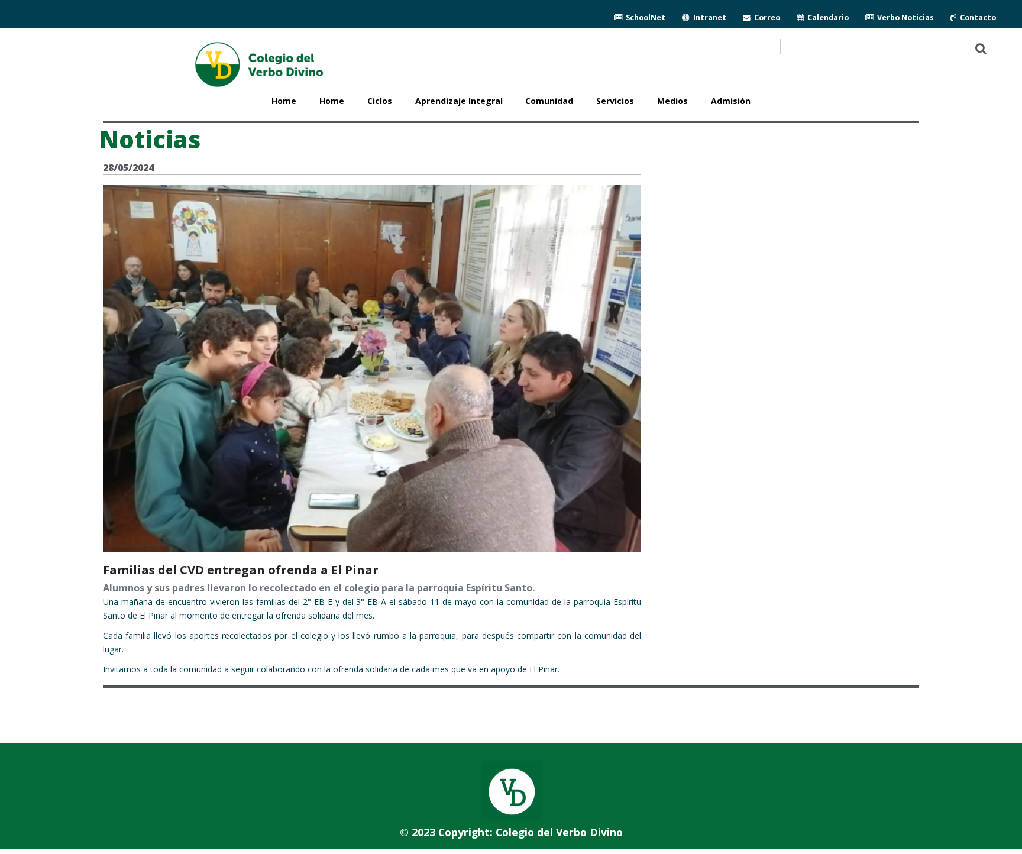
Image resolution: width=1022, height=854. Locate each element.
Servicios (615, 100)
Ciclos (379, 100)
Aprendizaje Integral (459, 100)
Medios (672, 100)
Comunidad (549, 100)
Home (331, 100)
